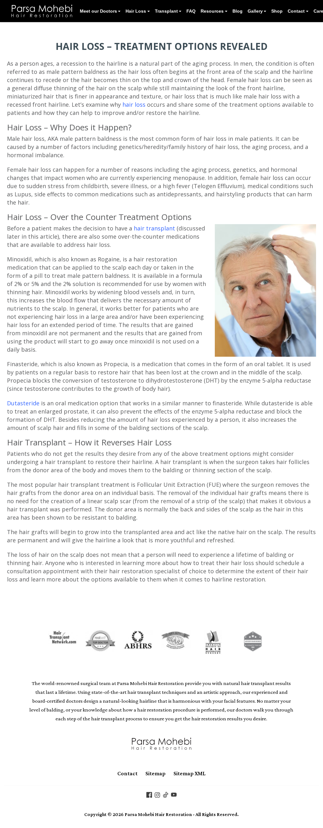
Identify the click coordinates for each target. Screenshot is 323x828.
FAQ (191, 11)
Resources (212, 11)
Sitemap (155, 773)
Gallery (255, 11)
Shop (277, 11)
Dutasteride (23, 403)
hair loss (133, 104)
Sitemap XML (189, 773)
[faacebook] (149, 794)
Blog (237, 11)
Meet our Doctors (98, 11)
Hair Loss (136, 11)
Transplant (166, 11)
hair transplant (154, 228)
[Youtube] (174, 794)
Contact (296, 11)
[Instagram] (157, 794)
